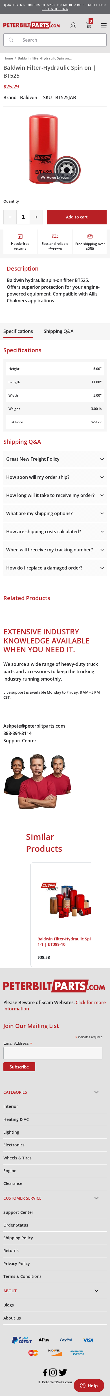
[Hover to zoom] (55, 148)
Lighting (11, 1132)
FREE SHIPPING (55, 9)
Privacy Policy (16, 1263)
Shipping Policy (18, 1237)
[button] (24, 914)
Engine (9, 1170)
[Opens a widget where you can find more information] (88, 1386)
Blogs (8, 1305)
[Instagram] (53, 1372)
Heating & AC (16, 1119)
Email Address (17, 1043)
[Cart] (88, 25)
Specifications (18, 331)
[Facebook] (45, 1372)
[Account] (73, 25)
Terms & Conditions (22, 1276)
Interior (10, 1106)
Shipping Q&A (59, 331)
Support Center (19, 741)
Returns (11, 1250)
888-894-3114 (17, 733)
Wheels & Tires (17, 1158)
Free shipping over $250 (90, 246)
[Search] (11, 40)
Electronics (14, 1145)
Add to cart (77, 217)
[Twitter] (63, 1372)
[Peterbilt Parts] (31, 25)
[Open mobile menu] (103, 25)
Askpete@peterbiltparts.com (34, 726)
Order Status (15, 1225)
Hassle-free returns (20, 246)
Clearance (12, 1183)
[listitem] (68, 914)
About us (12, 1318)
